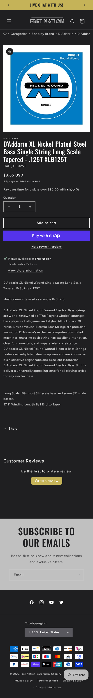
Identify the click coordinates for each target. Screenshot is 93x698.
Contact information (48, 687)
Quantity (9, 197)
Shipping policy (73, 680)
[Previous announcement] (8, 5)
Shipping (8, 181)
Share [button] (13, 429)
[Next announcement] (85, 5)
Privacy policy (23, 680)
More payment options (46, 246)
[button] (9, 21)
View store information (25, 270)
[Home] (5, 34)
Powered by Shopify (48, 673)
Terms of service (47, 680)
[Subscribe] (79, 575)
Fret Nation (28, 673)
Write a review (46, 481)
